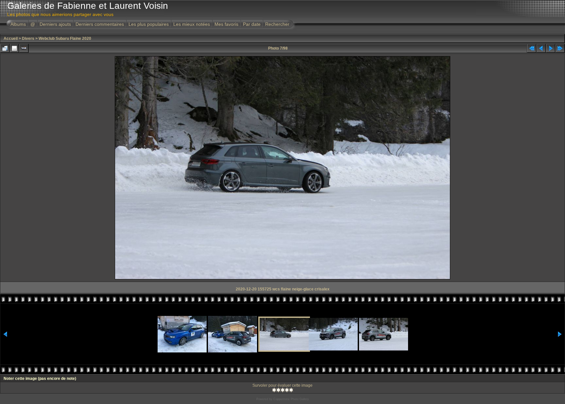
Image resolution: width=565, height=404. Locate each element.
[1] (274, 390)
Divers (28, 38)
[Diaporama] (23, 48)
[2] (278, 390)
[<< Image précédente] (541, 48)
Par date (252, 24)
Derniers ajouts (55, 24)
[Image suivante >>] (550, 48)
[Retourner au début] (531, 48)
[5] (291, 390)
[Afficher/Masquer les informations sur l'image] (14, 48)
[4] (287, 390)
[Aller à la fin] (560, 48)
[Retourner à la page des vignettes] (4, 48)
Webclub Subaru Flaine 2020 (65, 38)
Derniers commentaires (100, 24)
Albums (18, 24)
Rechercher (277, 24)
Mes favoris (226, 24)
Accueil (11, 38)
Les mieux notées (191, 24)
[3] (283, 390)
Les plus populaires (148, 24)
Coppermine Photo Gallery (291, 399)
